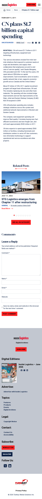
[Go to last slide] (3, 181)
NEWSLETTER (8, 448)
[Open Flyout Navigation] (39, 5)
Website (5, 297)
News (16, 10)
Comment (6, 253)
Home (8, 10)
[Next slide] (38, 181)
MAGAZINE (7, 454)
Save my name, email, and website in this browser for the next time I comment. (21, 307)
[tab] (14, 215)
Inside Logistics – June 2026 (29, 365)
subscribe (31, 4)
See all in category (21, 222)
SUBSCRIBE (21, 349)
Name (4, 279)
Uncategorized (8, 42)
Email (4, 288)
